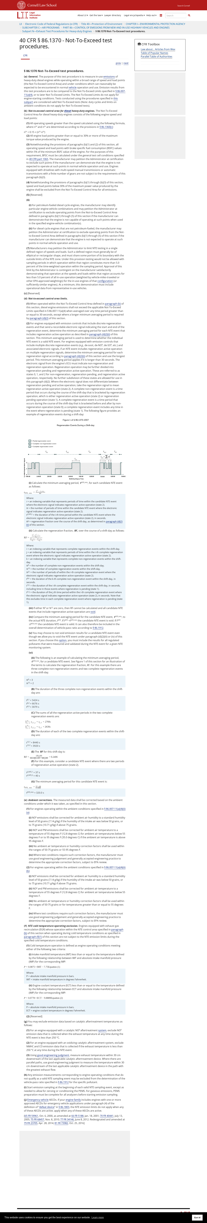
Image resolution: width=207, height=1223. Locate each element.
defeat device (46, 1107)
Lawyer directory (112, 15)
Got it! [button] (197, 1217)
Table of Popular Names (154, 53)
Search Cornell (183, 5)
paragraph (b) (113, 303)
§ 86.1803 (64, 1107)
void (92, 611)
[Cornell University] (21, 4)
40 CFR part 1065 (38, 159)
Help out (150, 15)
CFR (25, 55)
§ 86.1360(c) (106, 127)
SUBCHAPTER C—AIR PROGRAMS (41, 27)
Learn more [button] (98, 1217)
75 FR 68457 (37, 1119)
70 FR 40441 (107, 1115)
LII (20, 24)
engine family (73, 1099)
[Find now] (189, 15)
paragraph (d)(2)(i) (99, 334)
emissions (109, 76)
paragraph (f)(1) (33, 936)
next (126, 63)
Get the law (95, 15)
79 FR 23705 (30, 1123)
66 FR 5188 (77, 1115)
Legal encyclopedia (133, 15)
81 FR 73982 (61, 1123)
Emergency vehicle (37, 1099)
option (63, 640)
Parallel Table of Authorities (156, 56)
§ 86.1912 (98, 627)
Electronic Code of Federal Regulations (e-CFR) (51, 24)
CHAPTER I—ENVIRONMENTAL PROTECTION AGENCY (155, 24)
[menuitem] (82, 15)
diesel (67, 110)
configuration (105, 281)
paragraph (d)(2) (39, 318)
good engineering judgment (53, 1055)
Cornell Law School (41, 4)
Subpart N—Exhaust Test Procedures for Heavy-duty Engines (57, 31)
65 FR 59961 (31, 1115)
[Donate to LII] (161, 15)
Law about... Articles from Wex (158, 49)
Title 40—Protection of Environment (101, 24)
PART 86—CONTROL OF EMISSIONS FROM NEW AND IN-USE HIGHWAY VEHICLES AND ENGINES (116, 27)
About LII (82, 15)
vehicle (73, 87)
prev (118, 63)
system (102, 1030)
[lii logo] (29, 15)
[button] (189, 15)
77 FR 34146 (67, 1119)
